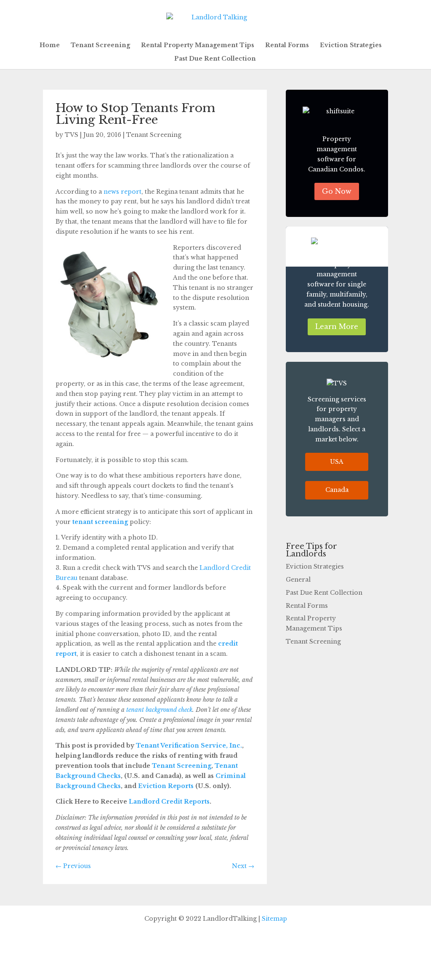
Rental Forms (287, 45)
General (298, 579)
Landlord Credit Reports (168, 801)
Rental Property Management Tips (197, 45)
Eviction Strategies (351, 45)
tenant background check (159, 709)
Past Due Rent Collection (215, 59)
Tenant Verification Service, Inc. (188, 745)
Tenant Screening (100, 45)
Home (50, 45)
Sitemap (274, 918)
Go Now (336, 191)
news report (122, 191)
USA (336, 461)
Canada (337, 490)
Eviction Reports (165, 786)
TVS (71, 135)
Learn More (336, 326)
